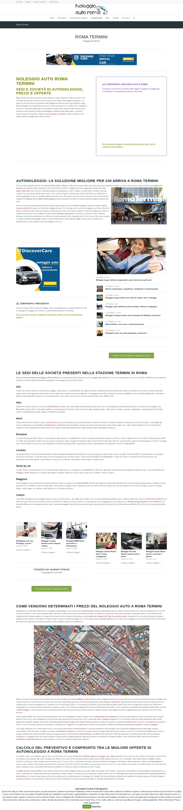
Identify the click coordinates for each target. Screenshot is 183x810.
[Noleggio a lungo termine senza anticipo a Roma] (51, 530)
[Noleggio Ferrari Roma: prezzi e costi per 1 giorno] (156, 541)
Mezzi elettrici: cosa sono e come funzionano (124, 324)
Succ (83, 534)
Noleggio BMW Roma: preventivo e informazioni (75, 543)
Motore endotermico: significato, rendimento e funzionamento (131, 289)
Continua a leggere (23, 550)
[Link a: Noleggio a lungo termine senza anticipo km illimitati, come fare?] (100, 315)
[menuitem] (20, 1)
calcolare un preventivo (84, 213)
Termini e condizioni (40, 2)
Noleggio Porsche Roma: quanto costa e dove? (130, 553)
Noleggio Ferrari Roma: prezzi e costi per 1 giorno (156, 553)
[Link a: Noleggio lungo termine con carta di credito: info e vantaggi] (100, 298)
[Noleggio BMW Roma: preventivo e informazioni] (76, 530)
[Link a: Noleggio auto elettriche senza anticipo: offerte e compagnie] (100, 306)
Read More (96, 806)
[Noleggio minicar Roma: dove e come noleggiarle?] (106, 541)
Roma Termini (22, 25)
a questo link (152, 800)
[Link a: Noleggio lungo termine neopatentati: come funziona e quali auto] (131, 256)
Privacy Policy (53, 2)
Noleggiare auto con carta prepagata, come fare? (126, 333)
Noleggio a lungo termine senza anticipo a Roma (51, 543)
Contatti (28, 2)
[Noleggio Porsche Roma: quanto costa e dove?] (131, 541)
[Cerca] (133, 18)
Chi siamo (19, 2)
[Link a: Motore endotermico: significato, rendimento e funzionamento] (100, 289)
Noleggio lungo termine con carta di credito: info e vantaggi (130, 298)
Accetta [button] (87, 807)
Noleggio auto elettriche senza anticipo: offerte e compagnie (131, 307)
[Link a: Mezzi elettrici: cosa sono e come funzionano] (100, 324)
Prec (20, 534)
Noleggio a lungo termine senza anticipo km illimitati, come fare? (133, 315)
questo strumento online (65, 761)
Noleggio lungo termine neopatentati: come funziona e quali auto (124, 280)
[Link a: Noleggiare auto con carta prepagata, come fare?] (100, 333)
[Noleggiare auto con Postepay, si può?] (26, 530)
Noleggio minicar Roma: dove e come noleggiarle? (106, 553)
